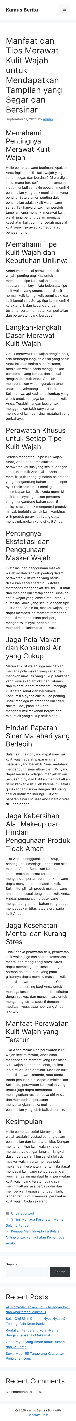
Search (11, 1264)
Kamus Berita (22, 10)
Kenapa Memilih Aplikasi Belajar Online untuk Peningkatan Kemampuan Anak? (36, 1237)
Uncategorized (22, 1213)
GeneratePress (38, 1415)
